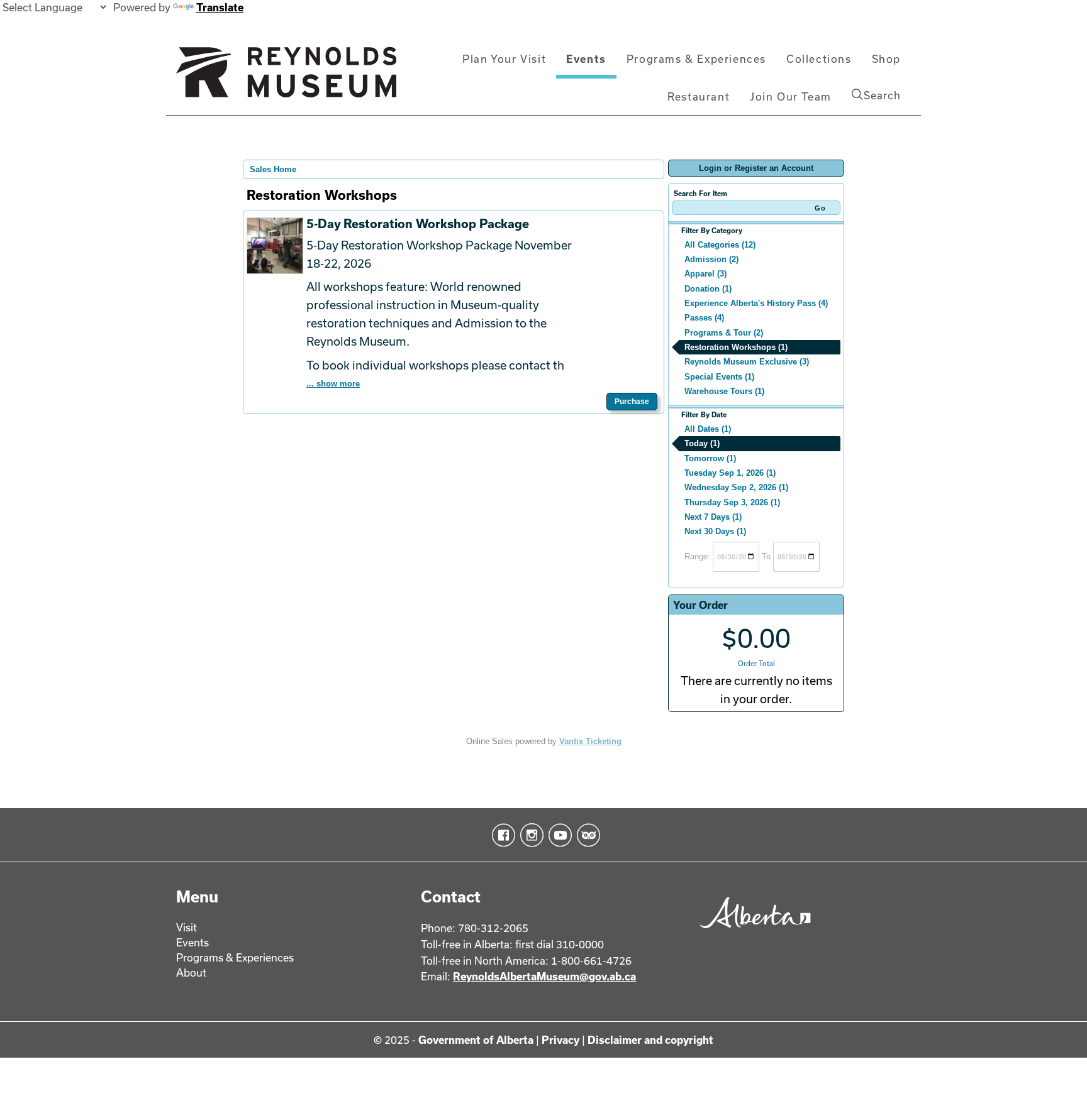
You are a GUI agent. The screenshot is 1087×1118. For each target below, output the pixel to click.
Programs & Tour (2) (723, 332)
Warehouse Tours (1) (724, 391)
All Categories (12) (719, 244)
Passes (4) (704, 317)
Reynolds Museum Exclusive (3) (746, 361)
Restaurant (698, 96)
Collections (819, 59)
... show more (333, 383)
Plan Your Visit (504, 59)
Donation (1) (708, 288)
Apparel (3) (705, 273)
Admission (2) (711, 259)
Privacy (560, 1040)
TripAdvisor (586, 835)
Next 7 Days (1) (713, 517)
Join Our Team (791, 96)
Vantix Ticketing (590, 741)
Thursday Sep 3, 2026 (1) (732, 502)
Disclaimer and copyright (650, 1040)
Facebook (501, 835)
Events (586, 59)
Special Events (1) (719, 376)
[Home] (286, 77)
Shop (886, 59)
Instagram (529, 835)
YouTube (558, 835)
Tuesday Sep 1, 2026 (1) (730, 473)
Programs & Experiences (696, 59)
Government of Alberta (475, 1040)
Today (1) (702, 443)
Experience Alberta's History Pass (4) (756, 303)
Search (882, 95)
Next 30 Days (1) (715, 531)
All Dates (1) (707, 429)
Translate (219, 7)
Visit (186, 927)
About (191, 972)
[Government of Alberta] (752, 932)
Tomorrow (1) (710, 458)
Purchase (632, 401)
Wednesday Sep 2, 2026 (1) (736, 487)
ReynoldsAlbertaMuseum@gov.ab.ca (544, 976)
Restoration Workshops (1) (736, 347)
